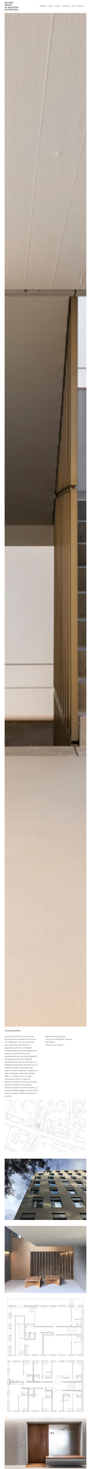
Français (80, 6)
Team (50, 6)
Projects (43, 6)
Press (57, 6)
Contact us (66, 6)
